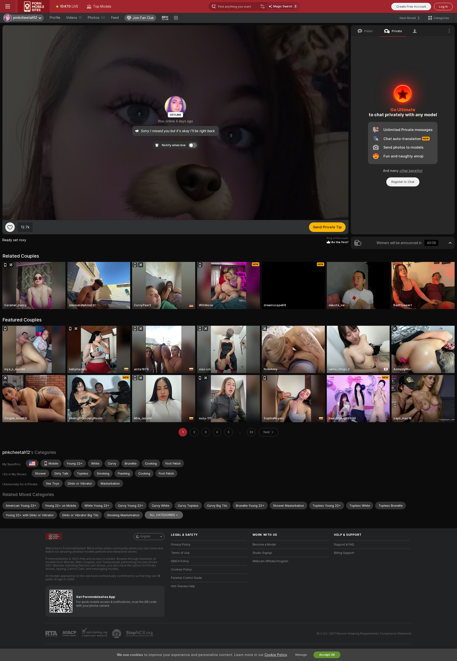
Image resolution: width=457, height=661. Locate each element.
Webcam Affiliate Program (270, 561)
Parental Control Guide (186, 578)
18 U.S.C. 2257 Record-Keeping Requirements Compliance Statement (363, 633)
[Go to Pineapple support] (117, 633)
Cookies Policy (181, 569)
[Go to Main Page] (33, 6)
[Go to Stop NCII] (140, 633)
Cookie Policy (275, 655)
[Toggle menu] (7, 6)
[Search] (262, 6)
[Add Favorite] (10, 227)
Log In (443, 6)
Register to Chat (402, 182)
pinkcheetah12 (16, 452)
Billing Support (344, 553)
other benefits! (410, 171)
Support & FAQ (344, 544)
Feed (115, 17)
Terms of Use (180, 553)
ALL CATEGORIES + (164, 515)
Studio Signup (262, 553)
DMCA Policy (180, 561)
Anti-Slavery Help (183, 586)
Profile (55, 17)
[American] (32, 463)
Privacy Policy (180, 544)
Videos (74, 17)
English (145, 536)
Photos (96, 17)
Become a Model (264, 544)
